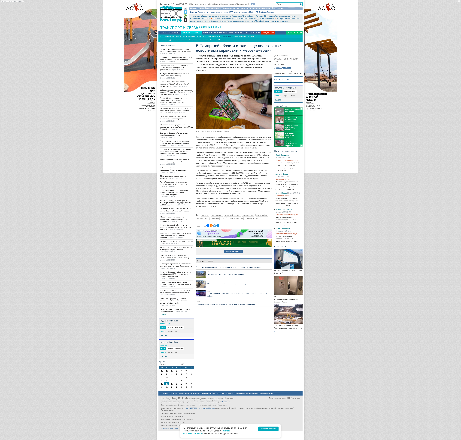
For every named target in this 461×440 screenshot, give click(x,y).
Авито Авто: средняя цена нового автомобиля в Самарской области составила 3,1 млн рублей (173, 301)
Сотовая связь (203, 40)
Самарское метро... (283, 179)
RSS (211, 4)
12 (176, 377)
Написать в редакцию (199, 4)
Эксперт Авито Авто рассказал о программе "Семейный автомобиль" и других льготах (254, 21)
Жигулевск (241, 8)
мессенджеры (248, 215)
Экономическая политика (169, 36)
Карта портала (227, 393)
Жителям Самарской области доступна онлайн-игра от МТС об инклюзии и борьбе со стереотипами (175, 274)
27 (172, 371)
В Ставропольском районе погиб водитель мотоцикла (228, 284)
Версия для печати (283, 68)
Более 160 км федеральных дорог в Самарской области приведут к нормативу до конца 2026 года (174, 100)
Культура (239, 32)
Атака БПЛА (228, 12)
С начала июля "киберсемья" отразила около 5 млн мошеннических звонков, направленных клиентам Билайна (175, 151)
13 (181, 377)
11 (171, 377)
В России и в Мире (252, 32)
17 (167, 380)
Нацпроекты (278, 8)
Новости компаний (266, 393)
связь (224, 218)
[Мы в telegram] (185, 12)
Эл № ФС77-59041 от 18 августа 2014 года (200, 408)
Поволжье (193, 8)
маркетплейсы (261, 215)
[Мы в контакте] (185, 8)
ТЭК (218, 36)
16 (162, 380)
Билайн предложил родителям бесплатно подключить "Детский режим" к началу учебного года (176, 110)
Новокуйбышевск (229, 8)
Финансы (183, 36)
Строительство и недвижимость (245, 36)
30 (162, 387)
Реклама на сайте (243, 4)
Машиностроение (194, 36)
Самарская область (253, 218)
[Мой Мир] (217, 225)
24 (167, 384)
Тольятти (209, 8)
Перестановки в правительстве (210, 12)
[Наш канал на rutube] (185, 16)
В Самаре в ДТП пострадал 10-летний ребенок (225, 274)
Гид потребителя (294, 32)
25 (162, 371)
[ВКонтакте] (207, 225)
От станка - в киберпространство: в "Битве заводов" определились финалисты (244, 18)
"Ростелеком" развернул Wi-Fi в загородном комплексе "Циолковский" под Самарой (176, 127)
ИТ (219, 40)
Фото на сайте (280, 246)
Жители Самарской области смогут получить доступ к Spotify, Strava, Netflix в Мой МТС (176, 227)
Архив (217, 4)
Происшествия (220, 32)
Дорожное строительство (179, 40)
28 (176, 371)
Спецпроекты (268, 32)
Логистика (164, 40)
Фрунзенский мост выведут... (287, 234)
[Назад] (301, 108)
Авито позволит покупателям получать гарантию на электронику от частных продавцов (175, 143)
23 (162, 384)
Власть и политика (172, 32)
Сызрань (217, 8)
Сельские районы (265, 8)
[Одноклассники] (211, 225)
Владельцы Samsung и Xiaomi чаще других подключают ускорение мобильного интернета (174, 192)
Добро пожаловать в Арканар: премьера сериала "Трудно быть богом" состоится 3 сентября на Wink (176, 92)
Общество (207, 32)
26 (167, 371)
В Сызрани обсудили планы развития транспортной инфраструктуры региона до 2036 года (175, 203)
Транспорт (193, 40)
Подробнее (226, 402)
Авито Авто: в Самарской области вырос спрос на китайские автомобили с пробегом (176, 235)
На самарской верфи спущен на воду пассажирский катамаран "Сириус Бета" (223, 16)
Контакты (164, 393)
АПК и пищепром (209, 36)
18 (172, 380)
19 (176, 380)
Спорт (231, 32)
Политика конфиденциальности (246, 393)
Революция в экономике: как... (287, 160)
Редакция (173, 393)
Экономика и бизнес (209, 26)
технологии (214, 218)
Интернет (212, 40)
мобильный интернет (232, 215)
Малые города (251, 8)
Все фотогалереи (281, 332)
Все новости (165, 314)
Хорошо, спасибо (268, 429)
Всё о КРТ (254, 12)
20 (181, 380)
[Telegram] (214, 225)
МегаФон (205, 215)
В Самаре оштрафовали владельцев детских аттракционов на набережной (225, 304)
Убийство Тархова (266, 12)
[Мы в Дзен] (185, 20)
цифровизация (202, 218)
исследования (217, 215)
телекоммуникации (236, 218)
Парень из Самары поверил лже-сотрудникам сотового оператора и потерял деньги (229, 267)
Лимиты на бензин (241, 12)
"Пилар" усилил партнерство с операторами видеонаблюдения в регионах (173, 219)
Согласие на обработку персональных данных (176, 429)
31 (167, 387)
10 (167, 377)
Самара (201, 8)
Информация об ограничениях (189, 393)
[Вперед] (301, 146)
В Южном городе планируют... (287, 215)
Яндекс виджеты (228, 4)
